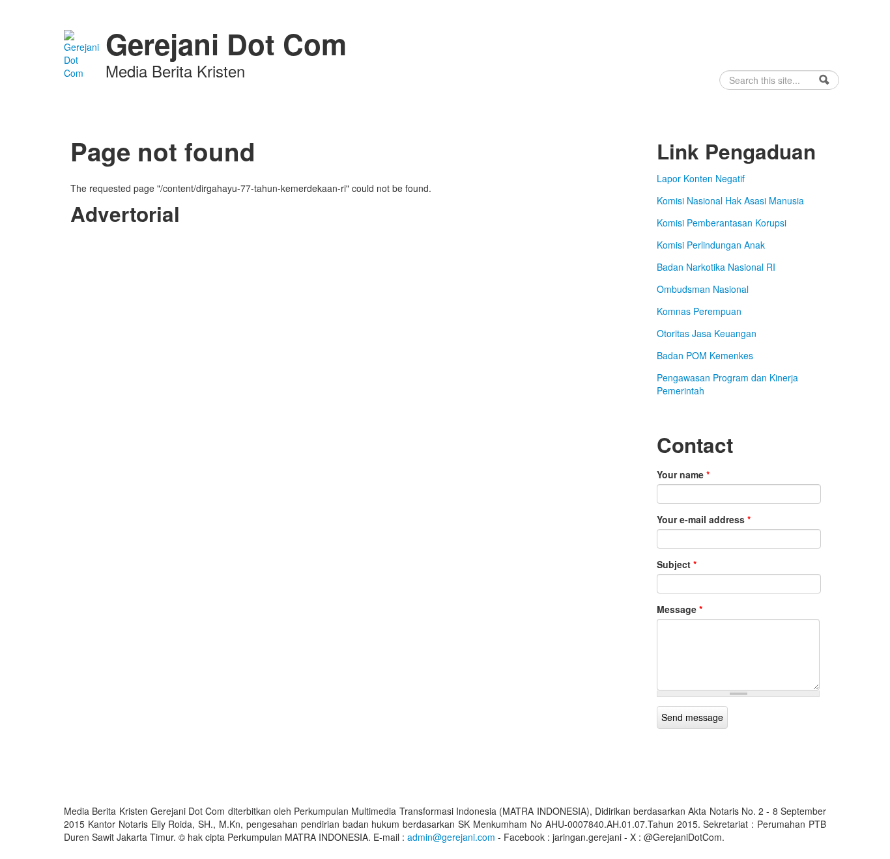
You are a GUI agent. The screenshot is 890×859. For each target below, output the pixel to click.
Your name (683, 474)
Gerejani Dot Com (226, 43)
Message (679, 609)
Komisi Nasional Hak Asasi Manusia (730, 200)
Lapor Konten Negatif (701, 178)
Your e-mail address (704, 519)
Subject (676, 564)
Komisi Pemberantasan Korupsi (721, 222)
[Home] (81, 52)
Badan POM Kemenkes (705, 355)
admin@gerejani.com (451, 836)
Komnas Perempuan (699, 311)
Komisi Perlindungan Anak (711, 244)
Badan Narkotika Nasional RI (716, 266)
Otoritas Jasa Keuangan (706, 333)
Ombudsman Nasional (703, 288)
